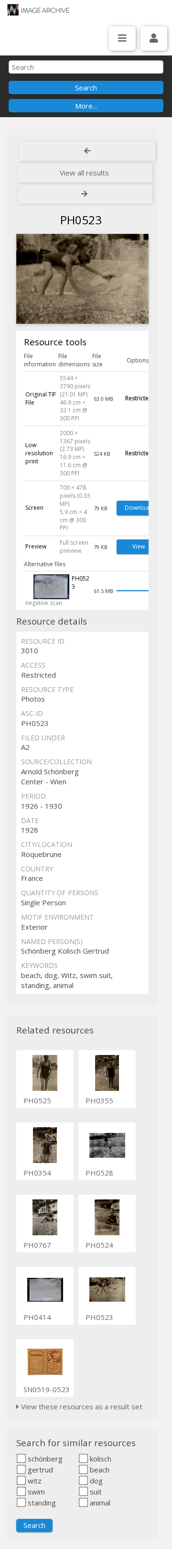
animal (99, 1502)
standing (41, 1502)
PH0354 (37, 1172)
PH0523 (99, 1317)
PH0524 (99, 1245)
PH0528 (99, 1172)
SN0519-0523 (46, 1389)
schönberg (44, 1458)
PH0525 (37, 1100)
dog (95, 1480)
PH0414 (37, 1317)
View (138, 546)
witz (34, 1480)
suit (95, 1491)
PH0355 (99, 1100)
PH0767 (37, 1245)
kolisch (99, 1458)
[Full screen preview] (82, 280)
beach (98, 1469)
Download (139, 508)
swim (35, 1491)
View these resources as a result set (80, 1406)
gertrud (39, 1469)
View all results (84, 172)
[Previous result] (87, 151)
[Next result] (85, 194)
